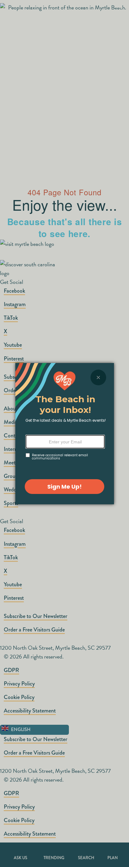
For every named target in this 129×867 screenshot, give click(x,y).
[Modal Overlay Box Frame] (64, 433)
